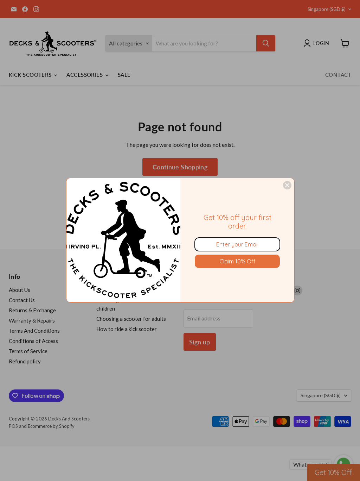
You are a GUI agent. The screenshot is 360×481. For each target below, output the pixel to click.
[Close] (287, 185)
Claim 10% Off (237, 261)
